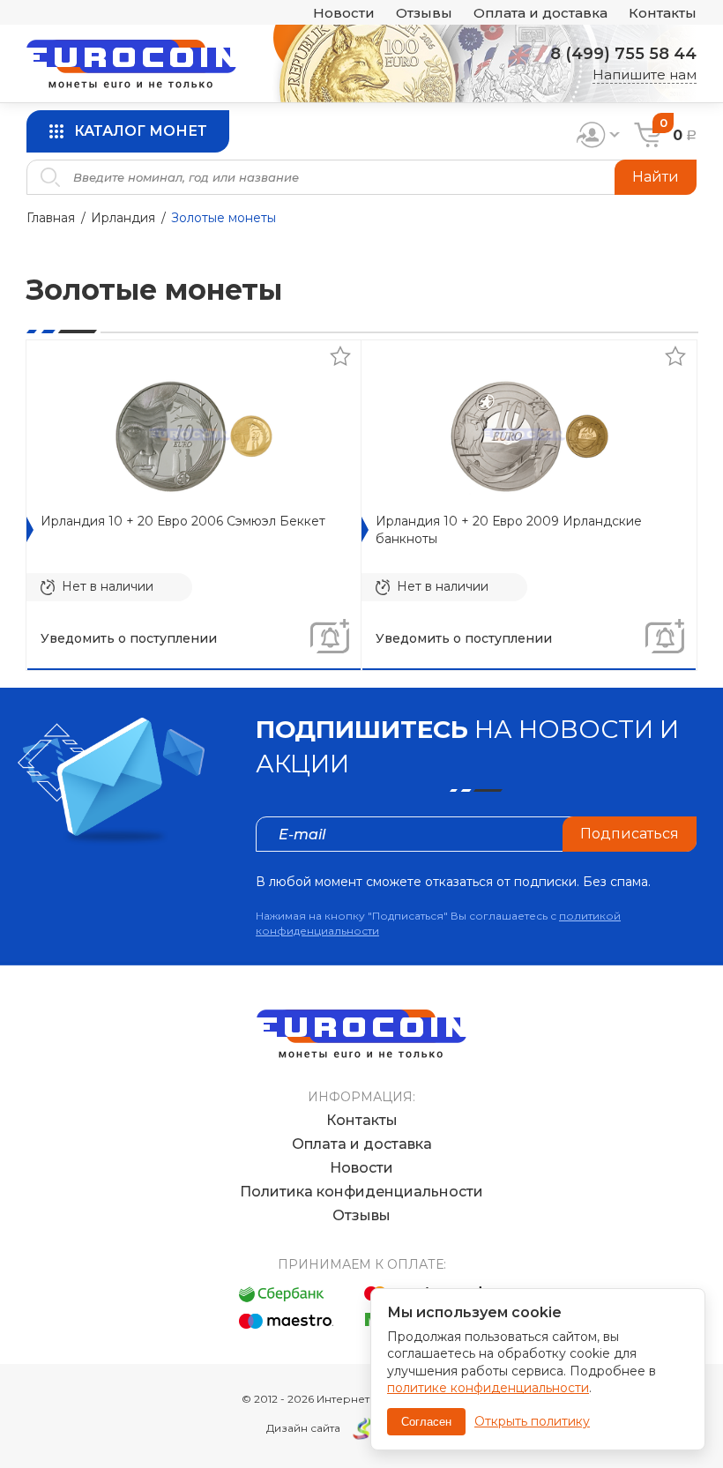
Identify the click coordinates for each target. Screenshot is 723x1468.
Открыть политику (532, 1421)
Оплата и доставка (540, 12)
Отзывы (424, 12)
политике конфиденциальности (488, 1388)
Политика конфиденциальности (361, 1191)
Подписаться (629, 833)
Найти (655, 176)
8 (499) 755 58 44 (623, 53)
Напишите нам (645, 74)
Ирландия (123, 218)
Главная (50, 218)
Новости (344, 12)
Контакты (663, 12)
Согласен (426, 1421)
